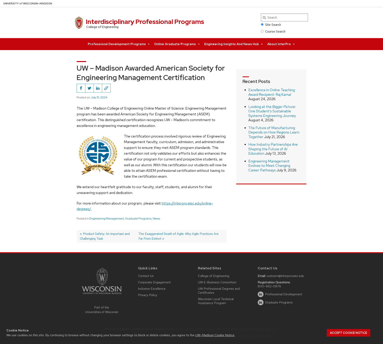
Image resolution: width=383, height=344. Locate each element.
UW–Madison (27, 3)
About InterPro (279, 44)
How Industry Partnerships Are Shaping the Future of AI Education (273, 149)
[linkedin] (261, 294)
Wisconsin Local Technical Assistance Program (216, 301)
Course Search (275, 31)
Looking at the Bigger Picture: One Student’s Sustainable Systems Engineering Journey (272, 111)
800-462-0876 (269, 286)
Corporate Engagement (154, 282)
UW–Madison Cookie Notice (214, 335)
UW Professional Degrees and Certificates (219, 291)
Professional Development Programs (117, 44)
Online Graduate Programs (175, 44)
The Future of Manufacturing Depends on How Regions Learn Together (273, 132)
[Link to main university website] (102, 295)
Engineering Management (106, 218)
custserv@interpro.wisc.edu (285, 276)
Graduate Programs (138, 218)
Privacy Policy (147, 295)
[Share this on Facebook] (81, 88)
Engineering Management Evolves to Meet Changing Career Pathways (269, 165)
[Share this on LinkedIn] (97, 88)
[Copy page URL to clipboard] (106, 88)
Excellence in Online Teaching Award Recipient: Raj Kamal (271, 92)
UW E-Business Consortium (217, 282)
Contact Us (146, 276)
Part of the (101, 309)
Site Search (273, 25)
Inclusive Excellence (152, 289)
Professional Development (283, 294)
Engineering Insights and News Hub (231, 44)
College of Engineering (213, 276)
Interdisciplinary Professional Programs (145, 21)
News (156, 218)
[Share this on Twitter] (89, 88)
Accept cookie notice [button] (348, 333)
